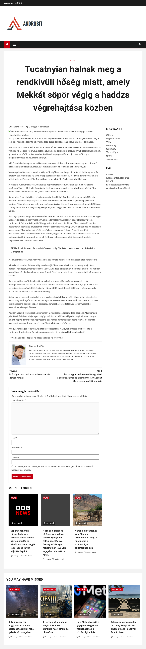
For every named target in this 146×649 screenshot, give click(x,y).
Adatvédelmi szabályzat (118, 188)
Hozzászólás (19, 400)
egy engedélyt (45, 207)
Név (14, 437)
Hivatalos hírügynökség (42, 172)
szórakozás (111, 159)
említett (12, 203)
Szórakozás (116, 589)
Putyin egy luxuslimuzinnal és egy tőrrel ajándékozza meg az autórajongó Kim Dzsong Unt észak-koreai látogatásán (79, 375)
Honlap (15, 457)
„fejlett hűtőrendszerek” (47, 328)
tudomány (111, 148)
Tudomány (14, 589)
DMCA (109, 181)
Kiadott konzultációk (44, 150)
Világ (72, 60)
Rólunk (109, 174)
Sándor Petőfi (17, 126)
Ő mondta (49, 216)
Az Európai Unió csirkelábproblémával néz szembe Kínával (29, 374)
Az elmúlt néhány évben (74, 296)
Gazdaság (111, 145)
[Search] (140, 44)
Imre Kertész (27, 637)
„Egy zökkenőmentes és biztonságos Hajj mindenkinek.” (58, 332)
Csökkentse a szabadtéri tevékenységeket (43, 154)
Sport (109, 155)
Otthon (109, 135)
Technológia (112, 152)
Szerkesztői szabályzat (117, 184)
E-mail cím (17, 447)
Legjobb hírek (113, 138)
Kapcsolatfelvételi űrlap (118, 177)
